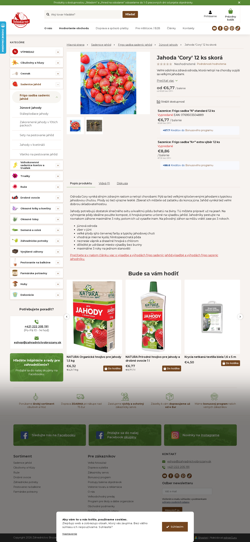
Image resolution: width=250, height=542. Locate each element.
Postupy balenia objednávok (105, 482)
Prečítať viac (165, 80)
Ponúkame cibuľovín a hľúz (36, 405)
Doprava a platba (98, 467)
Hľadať (130, 14)
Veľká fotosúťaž (97, 462)
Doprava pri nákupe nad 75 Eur (81, 405)
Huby (23, 284)
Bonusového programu (199, 130)
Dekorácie (27, 294)
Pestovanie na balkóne (35, 262)
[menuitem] (48, 28)
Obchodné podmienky (101, 506)
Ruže (23, 186)
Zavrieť (180, 98)
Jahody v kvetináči (32, 144)
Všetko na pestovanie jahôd (39, 154)
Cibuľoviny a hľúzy (24, 467)
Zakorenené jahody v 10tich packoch (39, 124)
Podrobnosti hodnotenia (211, 63)
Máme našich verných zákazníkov (215, 405)
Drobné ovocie (30, 197)
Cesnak (25, 73)
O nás (91, 491)
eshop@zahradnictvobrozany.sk (36, 342)
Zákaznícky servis (98, 472)
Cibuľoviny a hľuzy (32, 62)
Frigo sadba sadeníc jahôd (35, 97)
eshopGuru (230, 537)
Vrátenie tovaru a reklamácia (105, 487)
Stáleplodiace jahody (34, 113)
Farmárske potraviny (33, 273)
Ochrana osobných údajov (103, 511)
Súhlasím (177, 526)
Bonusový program (99, 477)
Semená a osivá (30, 230)
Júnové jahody (31, 107)
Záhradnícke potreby (34, 240)
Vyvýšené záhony (31, 251)
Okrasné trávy (29, 219)
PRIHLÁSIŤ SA (172, 510)
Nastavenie (69, 534)
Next (240, 316)
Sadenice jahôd (30, 84)
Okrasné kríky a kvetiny (35, 208)
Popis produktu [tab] (81, 183)
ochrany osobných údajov (175, 502)
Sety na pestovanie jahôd (37, 135)
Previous (66, 316)
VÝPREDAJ (27, 51)
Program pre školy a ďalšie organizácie (111, 501)
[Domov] (77, 44)
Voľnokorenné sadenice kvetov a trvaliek (32, 165)
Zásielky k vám (170, 405)
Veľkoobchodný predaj (101, 496)
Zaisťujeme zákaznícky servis (126, 405)
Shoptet (203, 537)
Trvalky (25, 176)
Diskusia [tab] (122, 183)
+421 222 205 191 (36, 326)
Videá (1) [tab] (104, 183)
